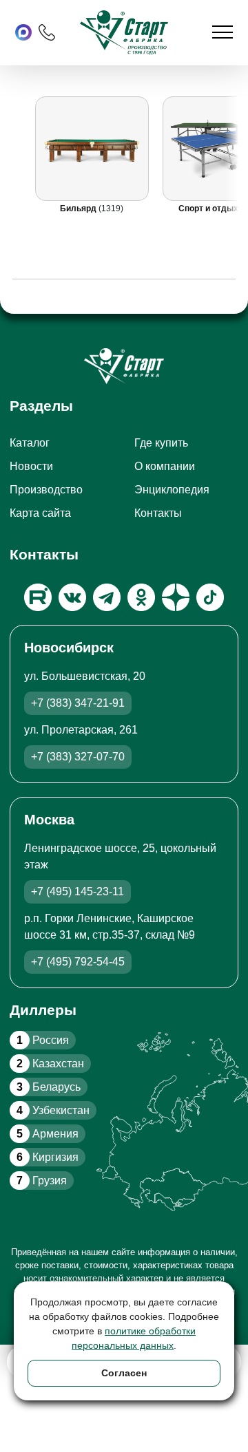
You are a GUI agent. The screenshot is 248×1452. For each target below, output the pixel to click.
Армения (48, 1134)
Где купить (161, 443)
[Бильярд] (92, 148)
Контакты (158, 513)
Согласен (124, 1372)
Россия (43, 1040)
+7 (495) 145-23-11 (77, 891)
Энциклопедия (171, 489)
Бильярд (80, 208)
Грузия (42, 1180)
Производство (46, 489)
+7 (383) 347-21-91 (78, 703)
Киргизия (48, 1157)
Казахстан (50, 1063)
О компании (164, 466)
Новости (31, 466)
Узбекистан (53, 1110)
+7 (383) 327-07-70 (78, 756)
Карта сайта (40, 513)
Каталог (30, 443)
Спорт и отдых (210, 208)
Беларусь (49, 1087)
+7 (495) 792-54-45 (78, 962)
